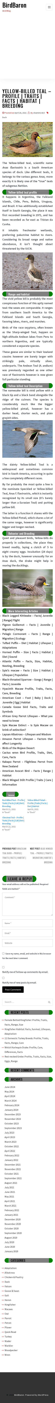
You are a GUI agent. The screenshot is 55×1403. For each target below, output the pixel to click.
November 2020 (13, 1223)
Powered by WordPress (36, 1395)
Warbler (9, 1345)
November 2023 (13, 1118)
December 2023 (13, 1114)
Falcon (8, 1286)
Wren (7, 1354)
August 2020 (11, 1237)
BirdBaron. (19, 1395)
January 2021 (11, 1214)
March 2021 (10, 1205)
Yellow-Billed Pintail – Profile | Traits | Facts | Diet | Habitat (37, 803)
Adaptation (10, 1268)
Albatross (10, 1272)
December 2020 (13, 1219)
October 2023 (12, 1123)
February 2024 (12, 1105)
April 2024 (10, 1096)
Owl (7, 1313)
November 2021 (13, 1169)
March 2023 (10, 1141)
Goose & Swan (12, 1290)
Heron (8, 1300)
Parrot (8, 1318)
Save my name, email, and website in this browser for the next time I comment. (26, 956)
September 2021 (13, 1178)
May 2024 (9, 1091)
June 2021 (10, 1191)
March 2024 (10, 1100)
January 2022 (11, 1160)
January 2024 (11, 1109)
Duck (4, 117)
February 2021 (12, 1210)
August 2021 (11, 1182)
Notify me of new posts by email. (19, 982)
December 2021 (13, 1164)
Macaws (9, 1309)
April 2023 (10, 1137)
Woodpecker (11, 1350)
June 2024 (10, 1086)
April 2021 (10, 1201)
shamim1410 (39, 112)
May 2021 (9, 1196)
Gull (7, 1295)
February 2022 (12, 1155)
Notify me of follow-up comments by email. (25, 971)
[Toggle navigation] (49, 7)
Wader (8, 1341)
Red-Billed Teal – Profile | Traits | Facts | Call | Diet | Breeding (13, 803)
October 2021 (12, 1173)
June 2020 (10, 1246)
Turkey (8, 1336)
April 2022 (10, 1150)
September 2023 (13, 1128)
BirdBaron (14, 4)
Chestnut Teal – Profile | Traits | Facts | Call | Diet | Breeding (13, 820)
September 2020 (13, 1233)
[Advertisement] (27, 51)
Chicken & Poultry (14, 1277)
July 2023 (9, 1132)
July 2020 (9, 1242)
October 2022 (12, 1146)
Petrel (8, 1322)
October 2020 (12, 1228)
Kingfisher (10, 1304)
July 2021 (9, 1187)
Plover (8, 1327)
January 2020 (11, 1251)
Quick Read (10, 1331)
